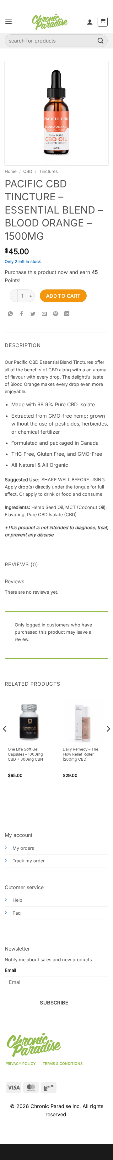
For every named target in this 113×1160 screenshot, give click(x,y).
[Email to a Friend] (44, 314)
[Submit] (100, 40)
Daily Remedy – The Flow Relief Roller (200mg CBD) (80, 754)
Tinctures (48, 171)
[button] (8, 21)
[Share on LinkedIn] (67, 314)
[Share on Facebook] (22, 314)
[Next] (108, 742)
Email (10, 970)
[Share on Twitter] (33, 314)
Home (11, 171)
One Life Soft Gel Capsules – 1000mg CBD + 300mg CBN (25, 754)
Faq (17, 913)
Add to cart (63, 296)
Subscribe (54, 1003)
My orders (23, 848)
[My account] (90, 22)
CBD (27, 171)
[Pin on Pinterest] (56, 314)
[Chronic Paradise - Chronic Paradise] (49, 22)
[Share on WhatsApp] (10, 314)
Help (17, 900)
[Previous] (5, 742)
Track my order (29, 860)
